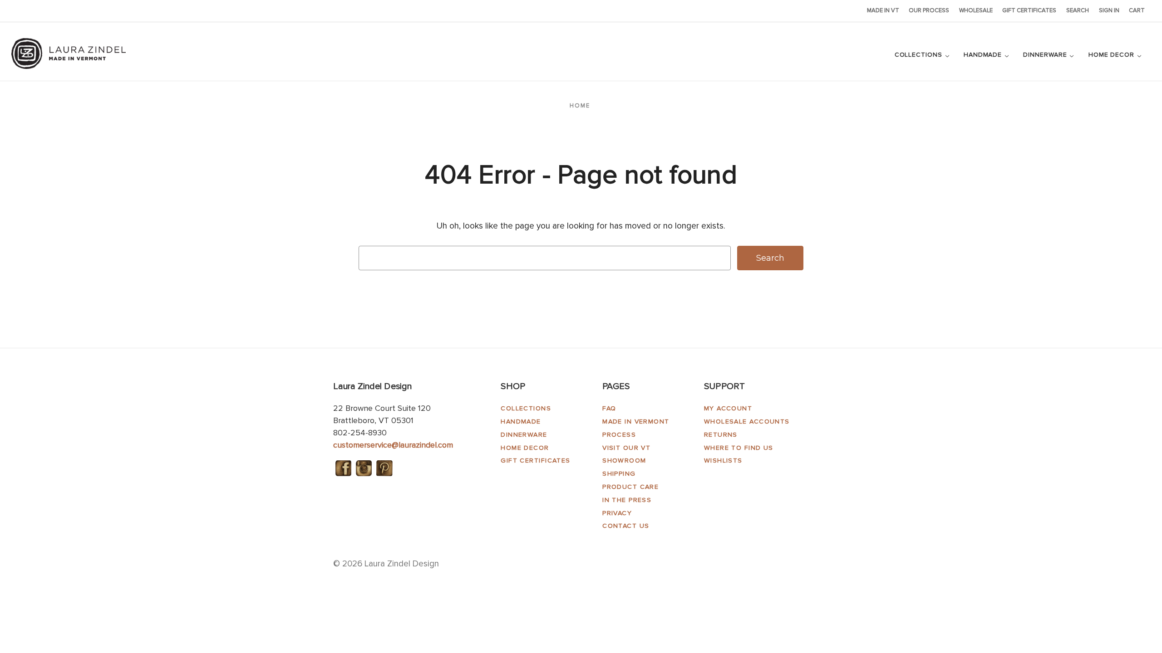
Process (619, 435)
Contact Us (625, 526)
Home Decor (1112, 54)
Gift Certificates (1029, 10)
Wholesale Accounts (747, 421)
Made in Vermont (636, 421)
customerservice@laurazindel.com (393, 445)
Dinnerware (1046, 54)
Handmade (984, 54)
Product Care (630, 487)
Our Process (929, 10)
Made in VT (883, 10)
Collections (920, 54)
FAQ (609, 408)
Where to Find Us (738, 448)
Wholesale (976, 10)
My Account (728, 408)
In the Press (626, 500)
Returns (721, 435)
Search (1077, 10)
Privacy (617, 513)
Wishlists (723, 460)
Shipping (619, 474)
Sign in (1109, 10)
